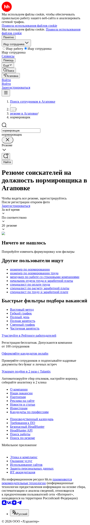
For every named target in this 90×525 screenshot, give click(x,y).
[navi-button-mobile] (6, 92)
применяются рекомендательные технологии (37, 481)
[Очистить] (7, 140)
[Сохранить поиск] (6, 156)
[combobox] (21, 130)
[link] (9, 70)
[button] (6, 80)
